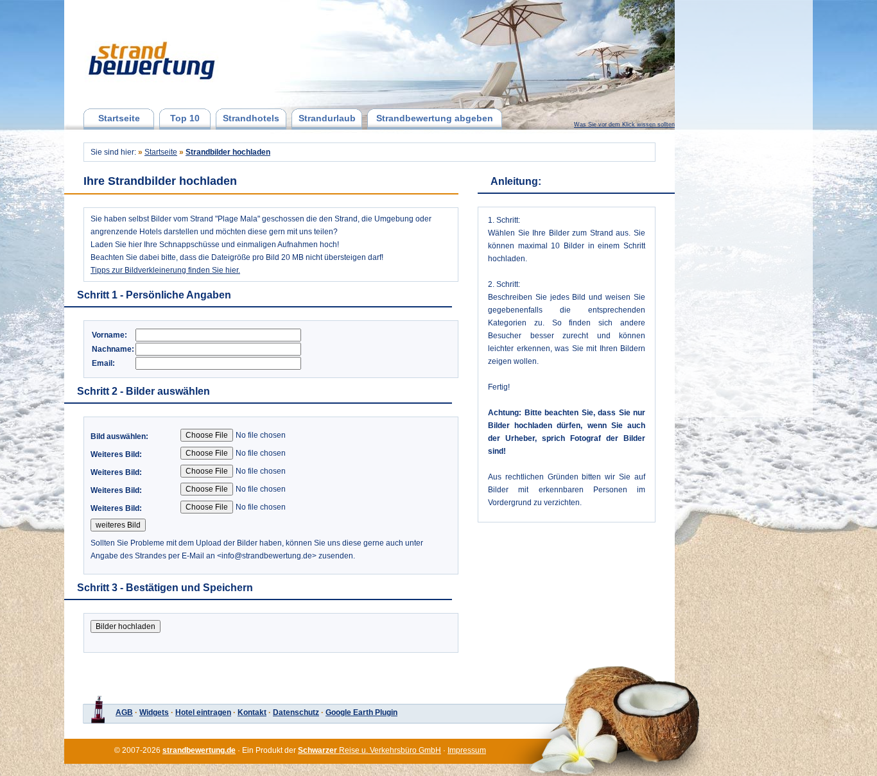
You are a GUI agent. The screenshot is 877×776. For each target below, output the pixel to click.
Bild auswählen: (119, 436)
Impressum (466, 750)
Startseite (119, 118)
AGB (124, 712)
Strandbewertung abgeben (434, 118)
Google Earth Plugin (361, 712)
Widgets (154, 712)
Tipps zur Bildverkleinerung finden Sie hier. (165, 270)
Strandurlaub (327, 118)
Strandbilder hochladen (228, 152)
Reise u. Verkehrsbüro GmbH (369, 750)
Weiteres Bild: (116, 454)
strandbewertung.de (199, 750)
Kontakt (252, 712)
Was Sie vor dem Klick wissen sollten (624, 124)
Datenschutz (296, 712)
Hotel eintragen (203, 712)
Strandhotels (251, 118)
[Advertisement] (742, 208)
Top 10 (185, 118)
